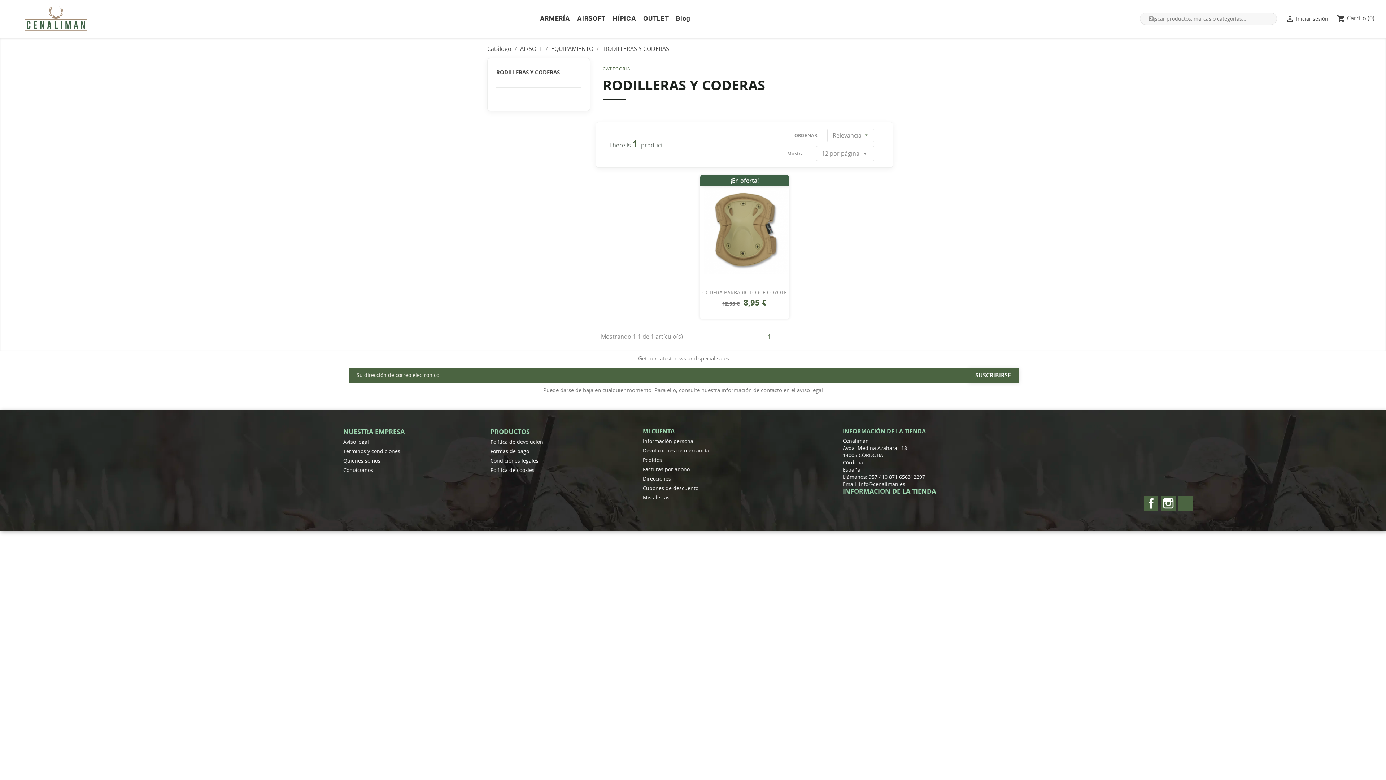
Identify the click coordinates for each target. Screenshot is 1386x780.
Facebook (1151, 503)
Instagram (1168, 503)
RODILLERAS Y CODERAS (528, 72)
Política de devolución (517, 441)
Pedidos (652, 459)
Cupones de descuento (670, 488)
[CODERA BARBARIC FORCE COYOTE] (744, 229)
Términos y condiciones (371, 451)
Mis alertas (656, 497)
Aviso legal (356, 441)
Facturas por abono (666, 469)
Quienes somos (361, 460)
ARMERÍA (555, 18)
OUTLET (656, 18)
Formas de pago (510, 451)
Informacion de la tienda (889, 491)
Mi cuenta (659, 431)
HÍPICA (624, 18)
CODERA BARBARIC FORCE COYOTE (744, 292)
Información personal (669, 441)
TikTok (1185, 503)
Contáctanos (358, 470)
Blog (683, 18)
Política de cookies (513, 470)
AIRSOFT (591, 18)
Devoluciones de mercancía (676, 450)
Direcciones (657, 478)
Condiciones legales (515, 460)
